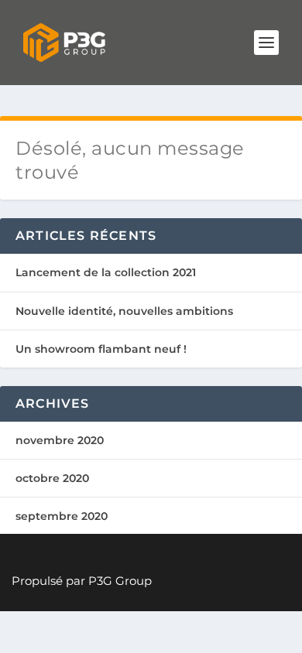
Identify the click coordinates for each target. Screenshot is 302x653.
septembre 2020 (61, 516)
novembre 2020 (59, 440)
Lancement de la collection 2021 (105, 272)
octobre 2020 (52, 478)
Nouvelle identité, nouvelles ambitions (124, 311)
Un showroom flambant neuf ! (101, 349)
